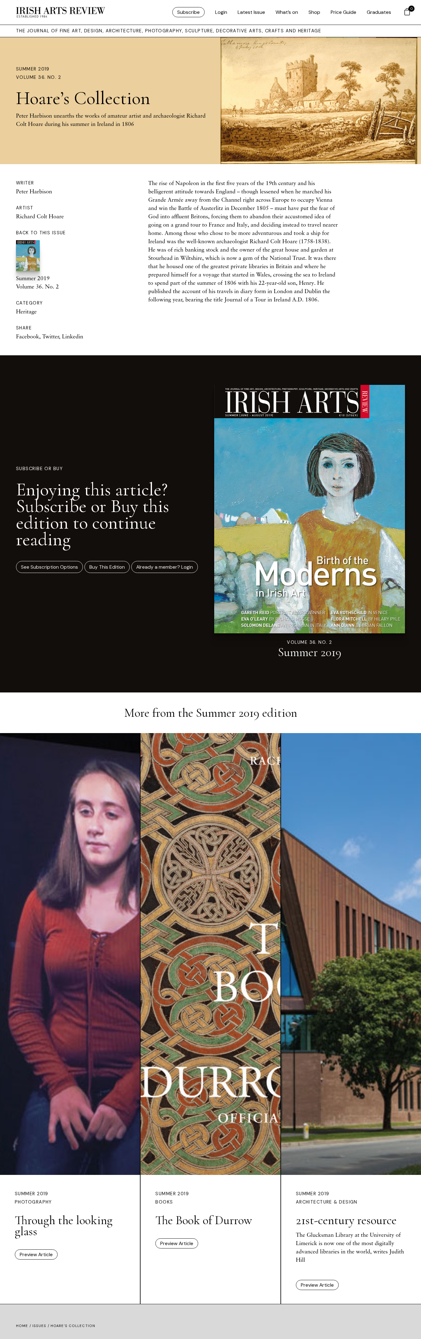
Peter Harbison (34, 191)
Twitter (50, 336)
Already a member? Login (164, 567)
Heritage (26, 311)
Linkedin (72, 336)
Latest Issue (251, 12)
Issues (39, 1326)
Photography (33, 1202)
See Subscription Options (49, 567)
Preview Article (36, 1254)
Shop (314, 12)
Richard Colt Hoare (40, 216)
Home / (24, 1326)
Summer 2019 (33, 69)
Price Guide (343, 12)
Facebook (27, 336)
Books (164, 1202)
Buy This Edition (107, 567)
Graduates (379, 12)
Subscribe (188, 12)
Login (221, 12)
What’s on (287, 12)
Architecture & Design (327, 1202)
